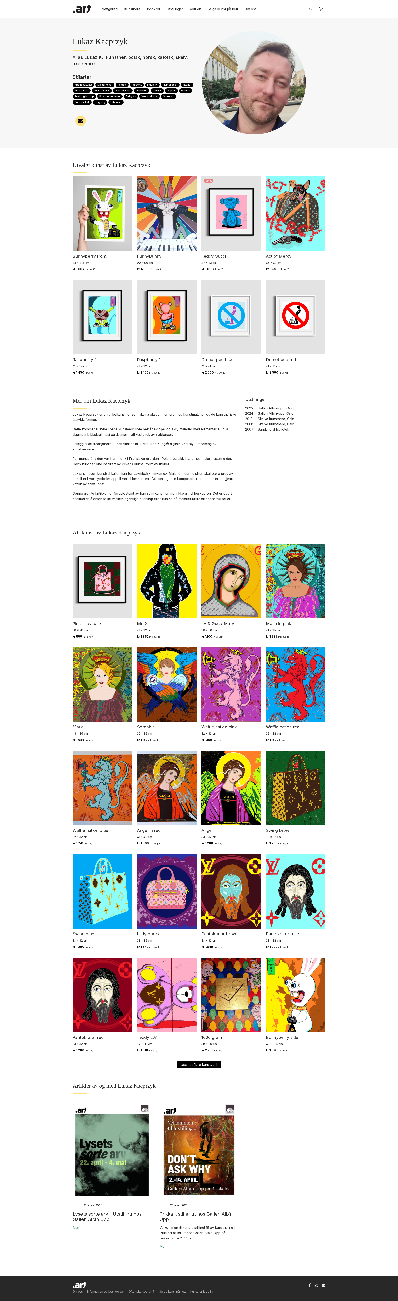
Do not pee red (281, 359)
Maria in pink (278, 623)
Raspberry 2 (85, 359)
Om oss (250, 9)
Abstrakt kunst (83, 84)
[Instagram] (316, 1285)
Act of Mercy (278, 256)
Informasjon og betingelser (105, 1291)
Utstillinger (174, 9)
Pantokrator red (88, 1037)
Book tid (153, 9)
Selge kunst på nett (222, 9)
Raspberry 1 (148, 359)
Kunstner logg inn (202, 1291)
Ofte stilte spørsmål (142, 1291)
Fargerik (137, 84)
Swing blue (83, 933)
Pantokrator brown (220, 933)
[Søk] (311, 9)
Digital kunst (104, 84)
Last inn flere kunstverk (199, 1064)
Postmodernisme (109, 96)
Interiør (187, 84)
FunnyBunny (149, 256)
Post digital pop (84, 96)
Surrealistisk (82, 102)
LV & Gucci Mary (217, 623)
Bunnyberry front (90, 256)
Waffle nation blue (90, 830)
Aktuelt (195, 9)
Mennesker (82, 90)
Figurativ (152, 84)
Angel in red (149, 830)
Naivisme (141, 90)
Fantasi (122, 84)
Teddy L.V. (147, 1037)
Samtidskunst (149, 96)
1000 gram (211, 1037)
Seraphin (146, 726)
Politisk (157, 90)
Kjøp (73, 268)
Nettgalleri (110, 9)
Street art (168, 96)
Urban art (115, 102)
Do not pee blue (217, 359)
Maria (78, 726)
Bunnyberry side (282, 1037)
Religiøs (131, 96)
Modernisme (123, 90)
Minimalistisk (102, 90)
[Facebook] (310, 1285)
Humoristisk (170, 84)
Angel (207, 830)
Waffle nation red (283, 726)
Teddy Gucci (213, 256)
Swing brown (279, 830)
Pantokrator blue (282, 933)
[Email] (323, 1285)
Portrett (185, 90)
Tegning (100, 102)
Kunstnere (132, 9)
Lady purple (149, 933)
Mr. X (142, 623)
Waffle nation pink (219, 726)
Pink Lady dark (87, 623)
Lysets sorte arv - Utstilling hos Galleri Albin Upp (107, 1216)
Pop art (171, 90)
